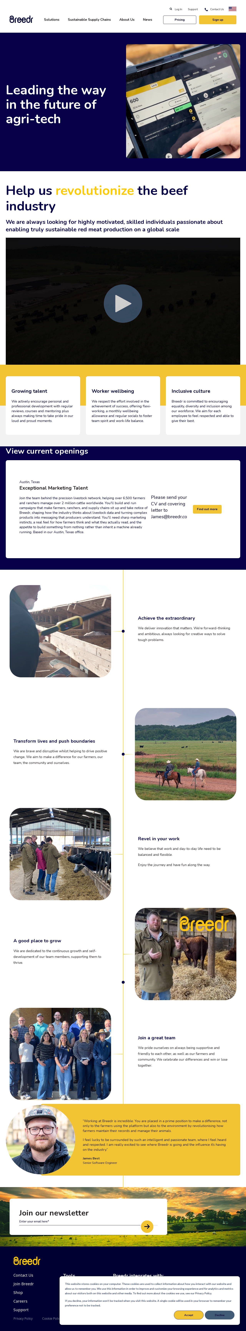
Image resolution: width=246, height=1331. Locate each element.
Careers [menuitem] (20, 1301)
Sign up (217, 20)
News (147, 19)
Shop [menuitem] (18, 1292)
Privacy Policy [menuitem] (23, 1318)
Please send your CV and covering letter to (169, 503)
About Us (127, 19)
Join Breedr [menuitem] (23, 1283)
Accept (188, 1315)
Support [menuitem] (193, 9)
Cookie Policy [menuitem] (51, 1318)
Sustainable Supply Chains (89, 19)
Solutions (51, 19)
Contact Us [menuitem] (217, 9)
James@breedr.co (169, 517)
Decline (219, 1315)
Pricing (180, 20)
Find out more (207, 509)
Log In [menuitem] (178, 9)
